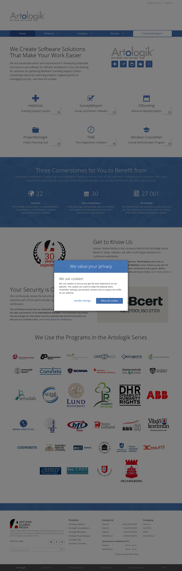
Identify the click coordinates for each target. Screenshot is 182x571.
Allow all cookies (109, 300)
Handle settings (82, 300)
